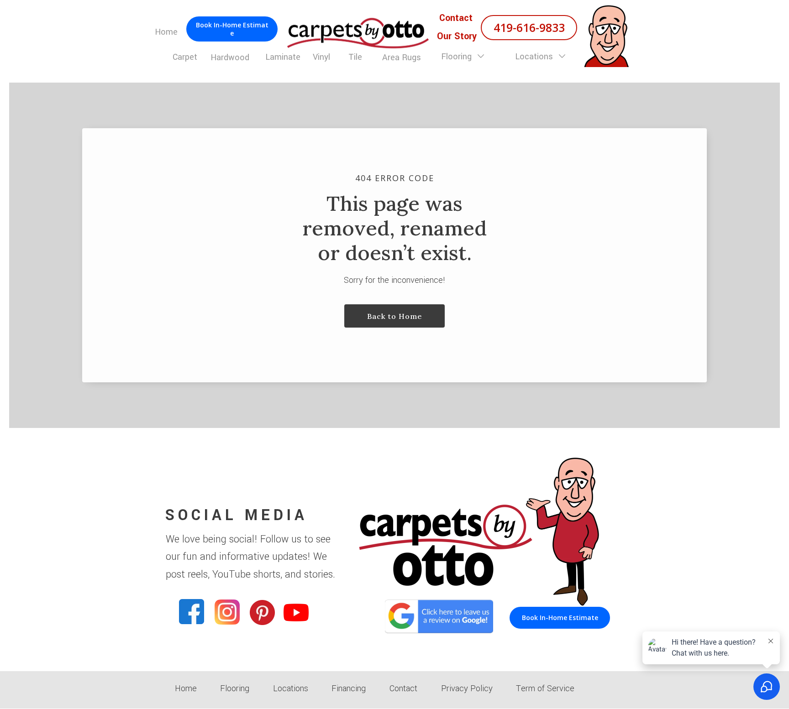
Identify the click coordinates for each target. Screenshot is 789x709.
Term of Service (545, 688)
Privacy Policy (467, 688)
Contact (403, 688)
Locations (535, 57)
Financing (348, 688)
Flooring (457, 57)
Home (186, 688)
